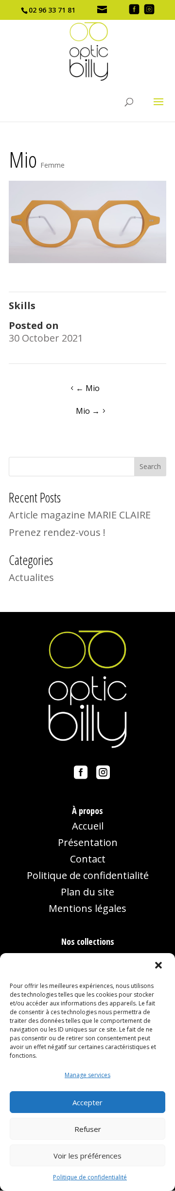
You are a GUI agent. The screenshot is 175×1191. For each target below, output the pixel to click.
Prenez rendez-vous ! (57, 532)
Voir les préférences (87, 1155)
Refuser (87, 1129)
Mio (88, 388)
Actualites (31, 577)
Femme (52, 165)
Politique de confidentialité (90, 1177)
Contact (87, 858)
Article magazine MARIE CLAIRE (80, 514)
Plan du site (87, 891)
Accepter (87, 1102)
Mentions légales (87, 908)
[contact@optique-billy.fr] (103, 10)
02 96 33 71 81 (52, 10)
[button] (159, 966)
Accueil (88, 825)
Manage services (87, 1075)
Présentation (88, 842)
